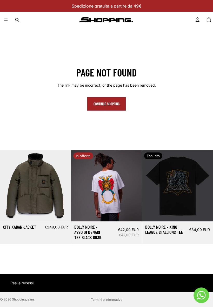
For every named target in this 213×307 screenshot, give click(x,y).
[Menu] (6, 20)
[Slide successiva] (63, 186)
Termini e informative (106, 300)
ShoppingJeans (23, 299)
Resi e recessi (22, 283)
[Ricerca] (17, 19)
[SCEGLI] (63, 213)
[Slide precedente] (8, 186)
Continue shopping (106, 104)
